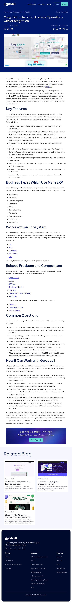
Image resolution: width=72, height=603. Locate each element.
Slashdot (12, 304)
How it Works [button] (32, 4)
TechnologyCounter (16, 307)
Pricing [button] (48, 4)
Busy (10, 247)
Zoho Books (13, 254)
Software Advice (15, 310)
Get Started (36, 440)
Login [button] (57, 4)
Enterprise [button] (41, 4)
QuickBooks (13, 251)
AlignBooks (13, 296)
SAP (10, 257)
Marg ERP (48, 87)
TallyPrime (12, 290)
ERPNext (12, 284)
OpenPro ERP (14, 278)
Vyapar (11, 281)
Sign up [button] (64, 4)
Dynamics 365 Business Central (19, 293)
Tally (10, 244)
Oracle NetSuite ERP (16, 287)
